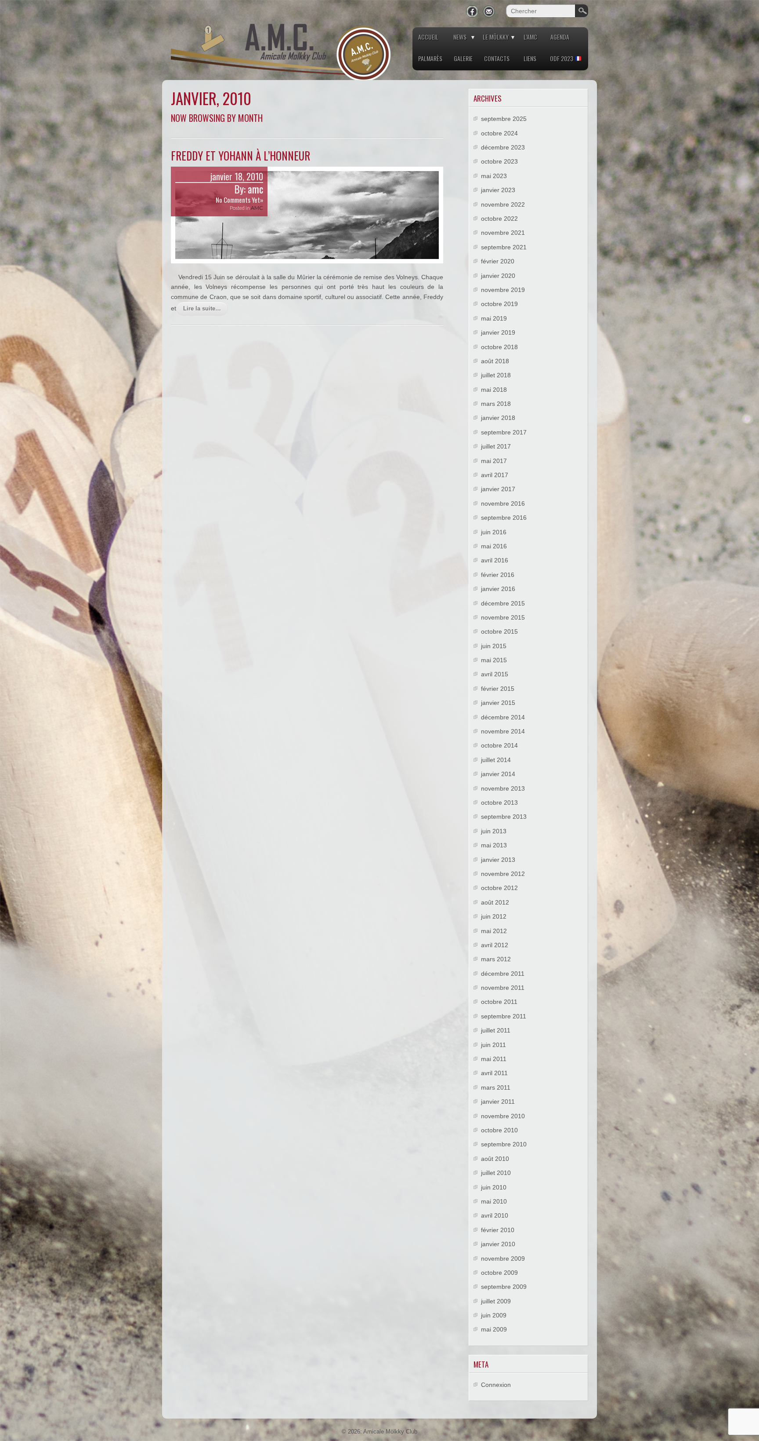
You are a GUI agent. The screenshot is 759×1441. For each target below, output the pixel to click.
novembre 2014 (503, 731)
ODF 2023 (562, 58)
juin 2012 (493, 916)
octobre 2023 (499, 161)
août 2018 (495, 361)
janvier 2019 (498, 332)
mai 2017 (494, 460)
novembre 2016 (503, 503)
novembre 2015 (503, 617)
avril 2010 (494, 1215)
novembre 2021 (503, 232)
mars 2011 (495, 1087)
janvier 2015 (498, 702)
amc (255, 189)
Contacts (497, 58)
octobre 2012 (499, 887)
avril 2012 (494, 945)
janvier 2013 (498, 859)
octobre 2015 (499, 631)
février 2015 (497, 688)
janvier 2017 (498, 488)
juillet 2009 (496, 1301)
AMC (257, 207)
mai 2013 (494, 845)
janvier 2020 (498, 275)
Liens (530, 58)
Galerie (463, 58)
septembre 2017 (504, 432)
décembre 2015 (503, 603)
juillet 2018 (496, 375)
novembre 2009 (503, 1258)
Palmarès (430, 58)
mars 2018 (496, 403)
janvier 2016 (498, 588)
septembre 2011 (503, 1016)
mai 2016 (494, 546)
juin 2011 (493, 1044)
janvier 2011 (498, 1101)
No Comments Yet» (239, 199)
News (459, 36)
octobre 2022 (499, 218)
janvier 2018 (498, 417)
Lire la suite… (202, 308)
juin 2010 (493, 1187)
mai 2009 (494, 1329)
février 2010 (497, 1229)
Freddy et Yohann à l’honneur (240, 155)
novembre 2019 (503, 289)
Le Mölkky (496, 36)
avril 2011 (494, 1072)
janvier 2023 (498, 189)
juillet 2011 (495, 1030)
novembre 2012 (503, 873)
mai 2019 (494, 318)
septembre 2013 (504, 816)
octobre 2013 (499, 802)
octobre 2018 (499, 346)
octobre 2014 (499, 745)
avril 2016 (494, 560)
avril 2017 (494, 474)
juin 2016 (493, 532)
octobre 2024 (499, 133)
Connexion (496, 1384)
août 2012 (495, 902)
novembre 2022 (503, 204)
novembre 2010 (503, 1116)
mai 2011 (493, 1058)
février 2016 (497, 574)
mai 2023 (494, 175)
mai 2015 (494, 660)
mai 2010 (494, 1201)
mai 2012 (494, 930)
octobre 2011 (499, 1001)
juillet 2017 (496, 446)
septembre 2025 (504, 118)
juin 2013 (493, 831)
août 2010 (495, 1158)
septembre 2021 (504, 247)
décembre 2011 (502, 973)
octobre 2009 (499, 1272)
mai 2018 (494, 389)
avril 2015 (494, 674)
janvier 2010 (498, 1244)
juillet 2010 (496, 1172)
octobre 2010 (499, 1130)
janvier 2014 (498, 773)
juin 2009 (493, 1315)
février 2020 (497, 261)
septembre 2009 (504, 1286)
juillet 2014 (496, 759)
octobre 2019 (499, 303)
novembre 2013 (503, 788)
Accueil (428, 36)
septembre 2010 (504, 1144)
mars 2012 (496, 959)
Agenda (559, 36)
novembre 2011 (502, 987)
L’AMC (530, 36)
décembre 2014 (503, 717)
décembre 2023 (503, 147)
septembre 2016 (504, 517)
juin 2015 (493, 645)
